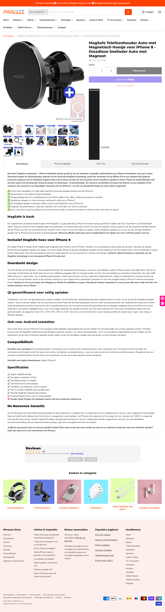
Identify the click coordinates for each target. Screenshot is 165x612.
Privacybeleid (35, 595)
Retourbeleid (8, 557)
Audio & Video (96, 20)
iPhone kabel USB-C (104, 560)
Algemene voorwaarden (13, 561)
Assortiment (8, 538)
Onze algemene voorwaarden (54, 595)
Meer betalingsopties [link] (125, 86)
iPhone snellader (102, 545)
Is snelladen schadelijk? (44, 559)
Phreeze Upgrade (62, 163)
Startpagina (8, 36)
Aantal (91, 65)
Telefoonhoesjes (45, 27)
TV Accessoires (114, 20)
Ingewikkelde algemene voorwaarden (17, 597)
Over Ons (101, 163)
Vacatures (7, 546)
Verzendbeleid (9, 553)
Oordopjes (66, 20)
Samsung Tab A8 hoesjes (106, 540)
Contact (6, 542)
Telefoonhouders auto (104, 555)
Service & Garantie (140, 163)
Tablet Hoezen (25, 27)
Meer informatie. (77, 453)
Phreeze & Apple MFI (43, 569)
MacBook (8, 27)
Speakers (80, 20)
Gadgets (62, 27)
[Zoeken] (128, 12)
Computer (131, 20)
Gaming (144, 20)
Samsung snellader (103, 550)
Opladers (17, 20)
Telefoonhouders (47, 20)
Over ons (7, 534)
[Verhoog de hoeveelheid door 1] (111, 70)
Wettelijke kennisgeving (44, 597)
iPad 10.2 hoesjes (102, 534)
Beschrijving (22, 163)
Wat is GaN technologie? (44, 548)
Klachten (67, 597)
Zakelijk (6, 549)
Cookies (58, 597)
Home (6, 20)
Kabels (30, 20)
